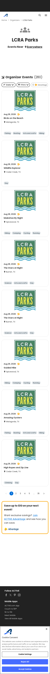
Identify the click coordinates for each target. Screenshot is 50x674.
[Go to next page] (44, 493)
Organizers (15, 20)
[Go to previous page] (6, 493)
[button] (23, 85)
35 (38, 493)
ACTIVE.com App (12, 605)
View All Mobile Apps (13, 618)
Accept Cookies (25, 669)
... (33, 493)
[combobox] (9, 85)
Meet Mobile (10, 615)
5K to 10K (8, 612)
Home (4, 20)
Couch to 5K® (11, 609)
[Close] (46, 629)
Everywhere (34, 47)
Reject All (25, 662)
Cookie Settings (25, 654)
